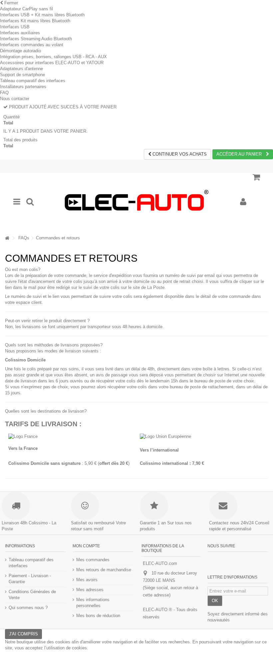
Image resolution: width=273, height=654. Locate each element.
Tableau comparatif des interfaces (32, 80)
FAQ (4, 92)
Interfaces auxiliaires (20, 32)
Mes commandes (93, 559)
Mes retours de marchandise (103, 569)
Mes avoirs (87, 579)
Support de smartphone (22, 74)
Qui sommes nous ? (28, 607)
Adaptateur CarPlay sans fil (26, 8)
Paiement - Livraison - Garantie (30, 578)
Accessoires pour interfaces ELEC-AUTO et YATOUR (52, 62)
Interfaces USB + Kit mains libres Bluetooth (42, 14)
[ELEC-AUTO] (136, 201)
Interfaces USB (15, 26)
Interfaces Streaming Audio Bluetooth (36, 38)
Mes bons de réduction (98, 615)
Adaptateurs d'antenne (21, 68)
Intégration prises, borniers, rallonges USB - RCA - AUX (53, 56)
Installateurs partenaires (23, 86)
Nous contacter (14, 98)
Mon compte (86, 546)
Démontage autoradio (20, 50)
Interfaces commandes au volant (31, 44)
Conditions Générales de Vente (32, 594)
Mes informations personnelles (93, 602)
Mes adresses (90, 589)
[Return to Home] (7, 238)
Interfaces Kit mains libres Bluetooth (35, 20)
